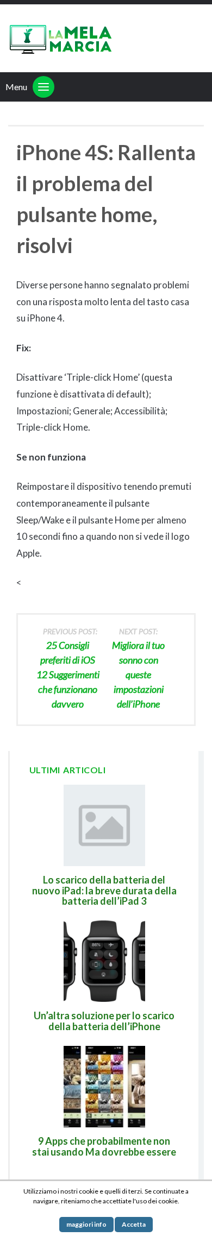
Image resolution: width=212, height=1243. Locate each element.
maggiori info (86, 1224)
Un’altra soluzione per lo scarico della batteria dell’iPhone (104, 1020)
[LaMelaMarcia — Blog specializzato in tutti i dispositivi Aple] (59, 38)
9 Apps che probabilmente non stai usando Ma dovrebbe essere (104, 1146)
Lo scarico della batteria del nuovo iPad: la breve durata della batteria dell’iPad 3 (104, 890)
